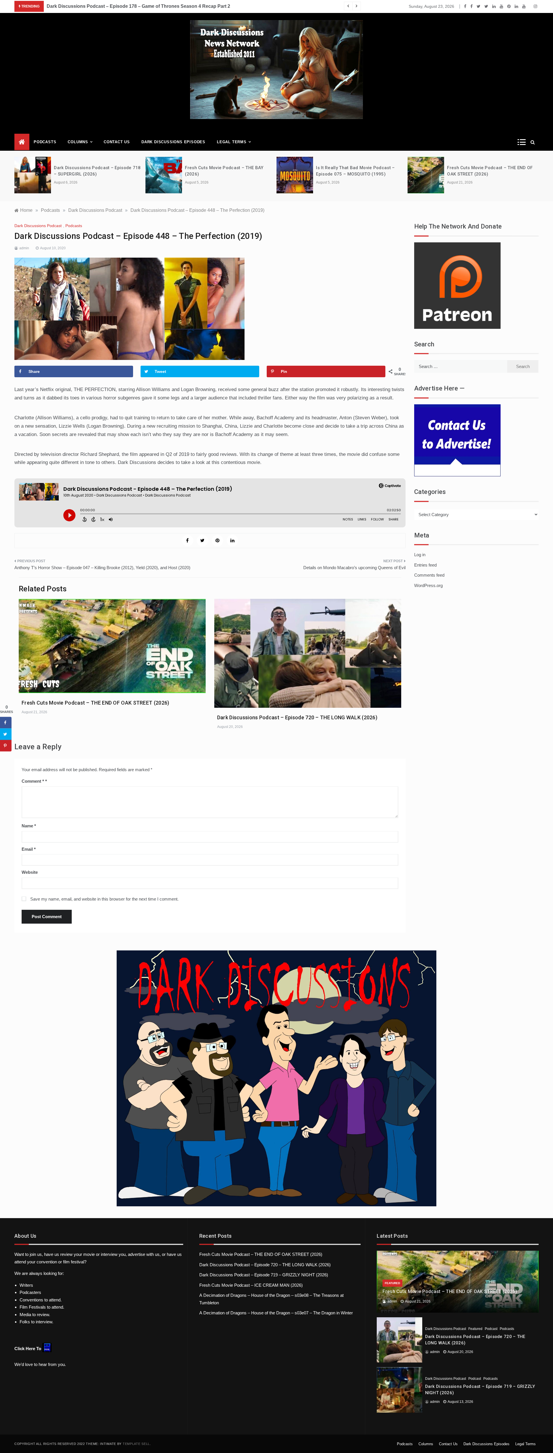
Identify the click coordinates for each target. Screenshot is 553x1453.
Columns (78, 142)
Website (30, 872)
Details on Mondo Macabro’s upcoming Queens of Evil (354, 567)
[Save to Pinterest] (6, 745)
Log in (419, 554)
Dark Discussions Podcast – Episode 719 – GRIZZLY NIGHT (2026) (263, 1274)
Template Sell (136, 1444)
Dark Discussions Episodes (173, 142)
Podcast (491, 1329)
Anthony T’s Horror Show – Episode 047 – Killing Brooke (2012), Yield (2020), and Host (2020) (102, 567)
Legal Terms (232, 142)
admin (24, 248)
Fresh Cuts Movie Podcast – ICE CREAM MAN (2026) (251, 1285)
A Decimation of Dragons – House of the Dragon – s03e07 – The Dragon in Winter (276, 1312)
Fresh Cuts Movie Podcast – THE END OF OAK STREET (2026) (95, 703)
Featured (392, 1283)
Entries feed (425, 565)
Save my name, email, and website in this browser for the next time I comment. (104, 899)
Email (29, 849)
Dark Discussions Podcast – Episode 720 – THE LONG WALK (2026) (297, 717)
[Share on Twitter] (6, 734)
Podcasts (45, 142)
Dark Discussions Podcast (38, 225)
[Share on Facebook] (6, 722)
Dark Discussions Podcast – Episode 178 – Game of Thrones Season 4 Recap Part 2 (138, 6)
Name (29, 825)
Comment (33, 781)
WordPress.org (428, 585)
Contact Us (117, 142)
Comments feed (429, 575)
